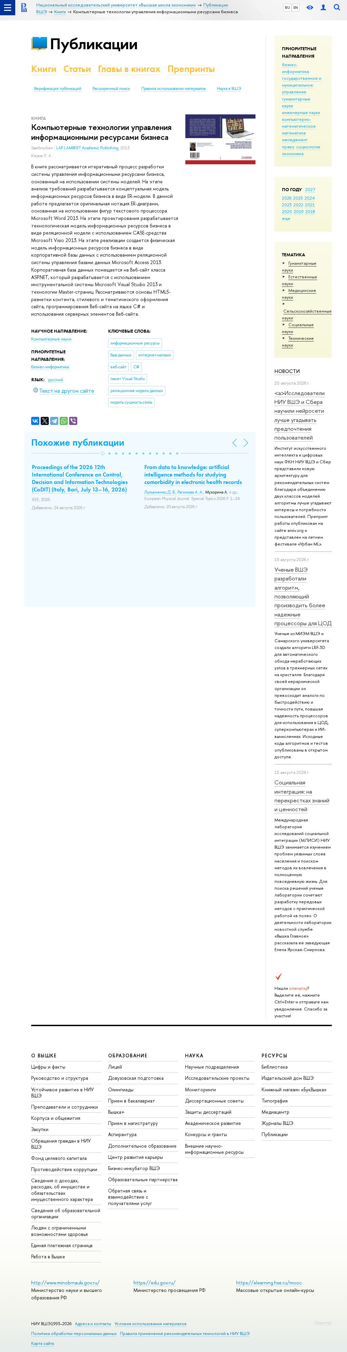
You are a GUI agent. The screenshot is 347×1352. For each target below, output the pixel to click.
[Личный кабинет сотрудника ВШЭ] (323, 7)
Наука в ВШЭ (229, 88)
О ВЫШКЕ (44, 1055)
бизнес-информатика (295, 67)
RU (287, 7)
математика (294, 133)
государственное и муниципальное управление (301, 85)
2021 (310, 205)
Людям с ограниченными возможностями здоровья (59, 1230)
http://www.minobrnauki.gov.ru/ (65, 1282)
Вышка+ (116, 1112)
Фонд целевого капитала (59, 1158)
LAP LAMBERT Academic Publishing (87, 148)
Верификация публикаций (57, 88)
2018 (310, 211)
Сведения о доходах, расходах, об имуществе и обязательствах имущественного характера (62, 1189)
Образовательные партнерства (143, 1179)
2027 (310, 189)
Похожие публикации (77, 442)
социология (308, 147)
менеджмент (295, 139)
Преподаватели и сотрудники (64, 1107)
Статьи (77, 69)
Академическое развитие (213, 1123)
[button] (102, 453)
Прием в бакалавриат (131, 1100)
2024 (310, 198)
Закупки (39, 1129)
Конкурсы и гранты (206, 1134)
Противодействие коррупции (64, 1169)
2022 (298, 205)
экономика (293, 153)
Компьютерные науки (51, 339)
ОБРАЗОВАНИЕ (127, 1055)
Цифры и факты (48, 1066)
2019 (299, 211)
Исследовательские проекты (217, 1078)
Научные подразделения (212, 1066)
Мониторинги (200, 1089)
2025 (298, 198)
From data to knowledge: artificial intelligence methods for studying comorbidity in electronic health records (193, 474)
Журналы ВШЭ (277, 1123)
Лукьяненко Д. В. (160, 492)
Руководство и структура (59, 1078)
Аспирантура (122, 1134)
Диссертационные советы (214, 1100)
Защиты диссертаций (208, 1112)
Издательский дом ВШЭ (288, 1078)
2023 (287, 205)
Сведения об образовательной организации (65, 1213)
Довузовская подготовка (136, 1078)
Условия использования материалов (151, 1324)
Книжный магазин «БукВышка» (294, 1089)
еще (286, 218)
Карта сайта (42, 1343)
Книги (44, 69)
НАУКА (194, 1055)
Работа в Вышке (48, 1256)
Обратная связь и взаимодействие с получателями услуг (130, 1196)
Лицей (115, 1066)
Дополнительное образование (142, 1146)
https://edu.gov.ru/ (155, 1282)
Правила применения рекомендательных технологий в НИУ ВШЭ (185, 1333)
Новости (287, 371)
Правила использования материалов (173, 88)
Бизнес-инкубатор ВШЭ (134, 1168)
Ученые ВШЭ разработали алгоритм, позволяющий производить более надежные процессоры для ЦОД (303, 596)
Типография (275, 1100)
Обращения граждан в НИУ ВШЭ (61, 1143)
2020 (287, 211)
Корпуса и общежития (55, 1118)
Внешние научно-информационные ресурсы (214, 1149)
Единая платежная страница (62, 1245)
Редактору (323, 1322)
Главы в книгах (129, 69)
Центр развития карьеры (135, 1157)
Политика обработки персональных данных (74, 1333)
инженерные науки (301, 112)
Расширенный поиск (111, 88)
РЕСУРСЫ (274, 1055)
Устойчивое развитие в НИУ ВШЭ (62, 1092)
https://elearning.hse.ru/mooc (269, 1282)
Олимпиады (121, 1089)
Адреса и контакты (93, 1324)
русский (55, 380)
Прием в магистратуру (133, 1123)
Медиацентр (275, 1112)
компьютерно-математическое (299, 122)
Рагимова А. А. (190, 492)
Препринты (191, 69)
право (288, 147)
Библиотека (275, 1066)
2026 (286, 198)
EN (295, 7)
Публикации (94, 43)
